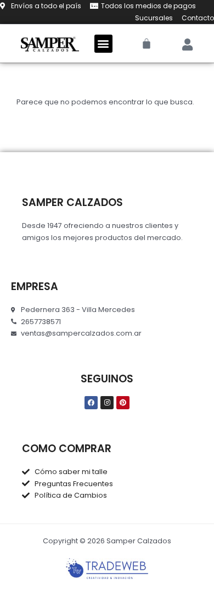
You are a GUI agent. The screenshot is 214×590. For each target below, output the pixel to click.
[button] (103, 44)
